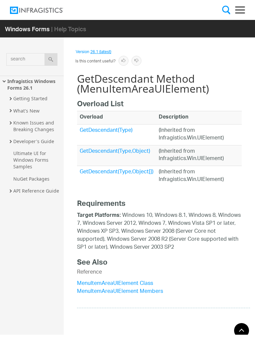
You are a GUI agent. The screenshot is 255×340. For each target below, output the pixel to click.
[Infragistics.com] (43, 10)
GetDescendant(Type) (106, 130)
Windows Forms (27, 28)
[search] (50, 59)
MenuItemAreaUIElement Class (115, 283)
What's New (26, 111)
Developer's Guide (33, 141)
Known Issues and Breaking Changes (34, 126)
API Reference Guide (36, 191)
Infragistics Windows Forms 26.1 (32, 84)
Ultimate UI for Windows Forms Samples (31, 160)
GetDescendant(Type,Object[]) (116, 172)
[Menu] (240, 10)
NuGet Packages (31, 179)
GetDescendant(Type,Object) (115, 151)
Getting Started (30, 98)
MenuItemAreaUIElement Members (120, 291)
